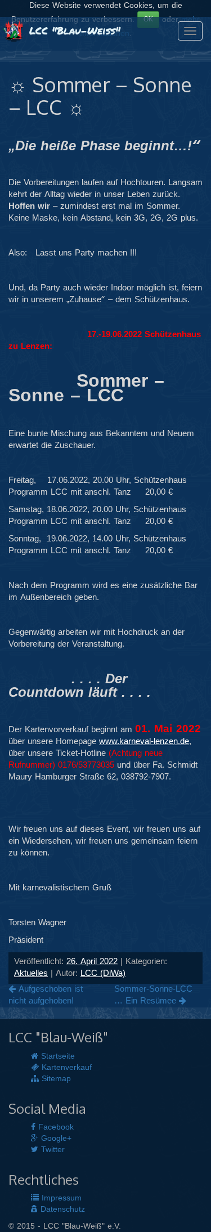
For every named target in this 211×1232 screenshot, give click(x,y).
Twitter (51, 1150)
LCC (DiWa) (102, 974)
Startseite (56, 1056)
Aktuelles (31, 974)
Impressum (60, 1198)
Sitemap (55, 1079)
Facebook (54, 1127)
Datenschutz (61, 1209)
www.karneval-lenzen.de (144, 742)
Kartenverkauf (65, 1068)
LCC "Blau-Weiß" (72, 30)
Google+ (54, 1139)
